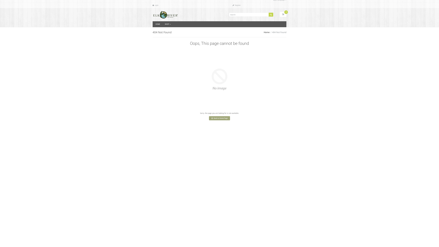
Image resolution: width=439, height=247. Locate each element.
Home (267, 32)
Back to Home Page (221, 118)
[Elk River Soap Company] (165, 14)
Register (237, 5)
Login (156, 5)
